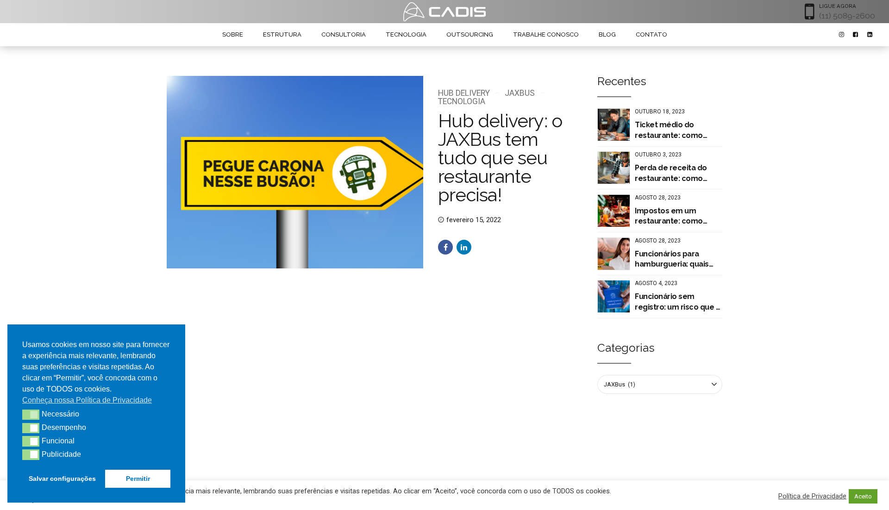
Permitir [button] (138, 478)
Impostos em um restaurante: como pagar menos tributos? (676, 216)
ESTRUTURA (282, 34)
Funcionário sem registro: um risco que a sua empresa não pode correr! (677, 302)
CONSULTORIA (343, 34)
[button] (30, 415)
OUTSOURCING (469, 34)
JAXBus (519, 93)
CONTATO (651, 34)
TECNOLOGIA (406, 34)
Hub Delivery (464, 93)
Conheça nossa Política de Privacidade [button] (87, 400)
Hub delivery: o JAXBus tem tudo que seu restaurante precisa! (500, 157)
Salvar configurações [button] (62, 478)
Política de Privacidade (812, 496)
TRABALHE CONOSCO (546, 34)
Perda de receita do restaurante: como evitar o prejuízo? (671, 173)
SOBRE (232, 34)
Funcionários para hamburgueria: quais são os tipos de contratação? (672, 259)
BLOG (607, 34)
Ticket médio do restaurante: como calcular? (669, 130)
